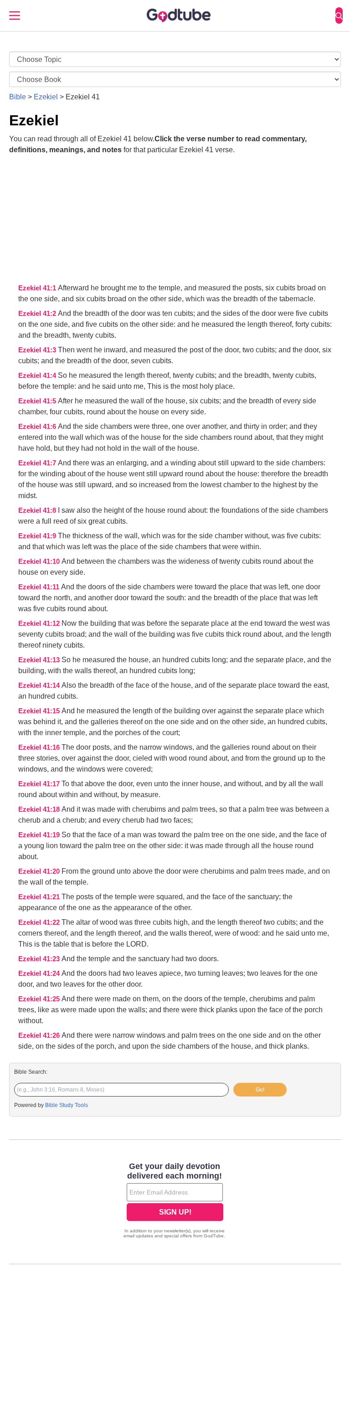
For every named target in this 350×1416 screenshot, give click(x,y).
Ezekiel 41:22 (40, 922)
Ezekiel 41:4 (38, 375)
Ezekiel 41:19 (40, 835)
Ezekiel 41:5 (38, 401)
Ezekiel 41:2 (38, 313)
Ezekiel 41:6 (38, 426)
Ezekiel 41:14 (40, 685)
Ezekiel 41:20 (40, 871)
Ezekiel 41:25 (40, 999)
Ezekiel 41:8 (38, 510)
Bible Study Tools (66, 1105)
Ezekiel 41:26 (40, 1035)
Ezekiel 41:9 (38, 536)
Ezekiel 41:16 (40, 747)
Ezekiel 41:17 (40, 784)
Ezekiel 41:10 (40, 561)
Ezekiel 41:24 (40, 973)
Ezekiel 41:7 (38, 463)
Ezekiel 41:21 (40, 897)
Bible (17, 97)
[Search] (339, 15)
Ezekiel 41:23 (40, 959)
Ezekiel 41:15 (40, 711)
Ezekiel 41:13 (40, 660)
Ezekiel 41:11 (39, 587)
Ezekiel (46, 97)
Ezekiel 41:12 (40, 623)
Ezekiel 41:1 (38, 288)
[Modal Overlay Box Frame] (175, 1201)
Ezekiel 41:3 (38, 350)
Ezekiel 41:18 (40, 809)
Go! (260, 1089)
